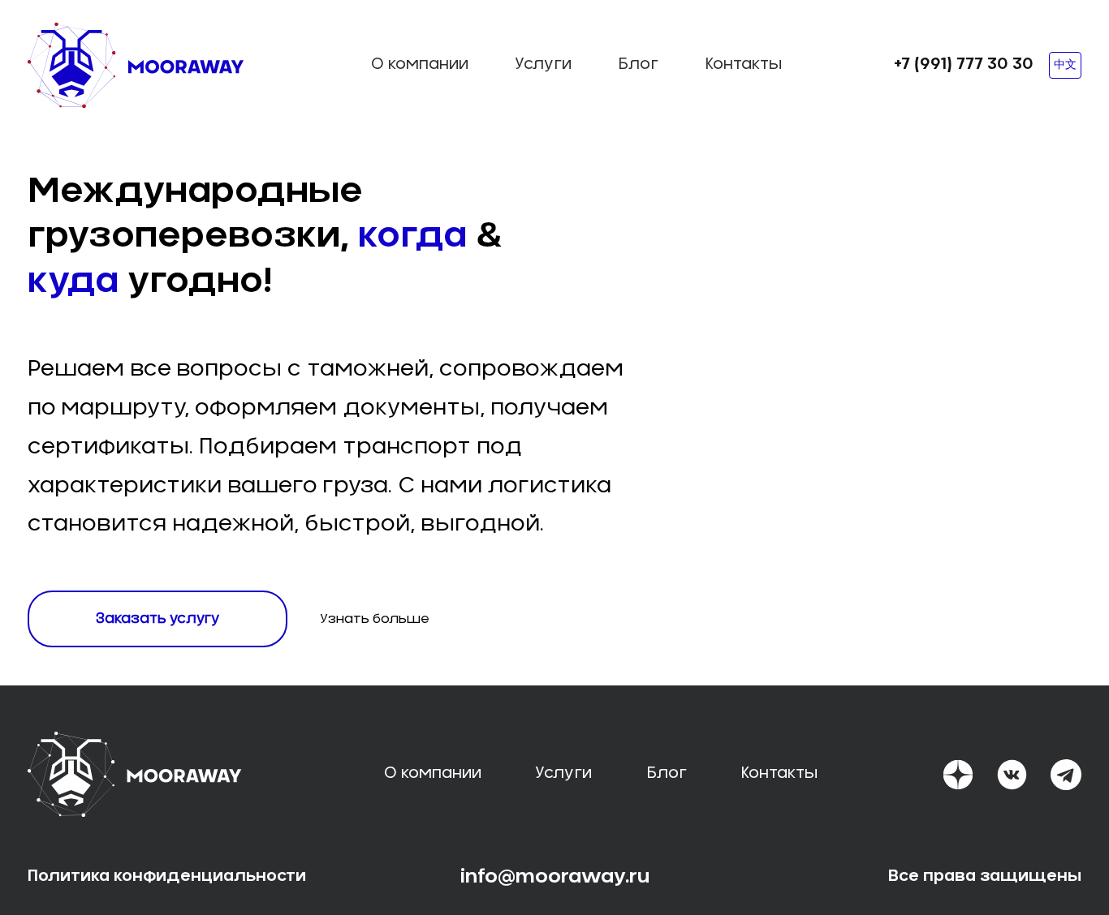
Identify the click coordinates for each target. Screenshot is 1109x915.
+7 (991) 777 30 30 (963, 64)
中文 (1065, 65)
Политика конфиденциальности (167, 876)
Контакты (743, 64)
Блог (638, 64)
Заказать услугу (157, 618)
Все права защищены (984, 876)
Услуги (543, 64)
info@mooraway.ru (554, 877)
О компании (419, 64)
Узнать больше (374, 618)
